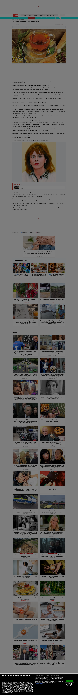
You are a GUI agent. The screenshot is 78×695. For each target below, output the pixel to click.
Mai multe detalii (8, 680)
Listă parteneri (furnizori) (39, 683)
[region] (39, 684)
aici (9, 688)
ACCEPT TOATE (70, 680)
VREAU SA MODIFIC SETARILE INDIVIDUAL (69, 684)
